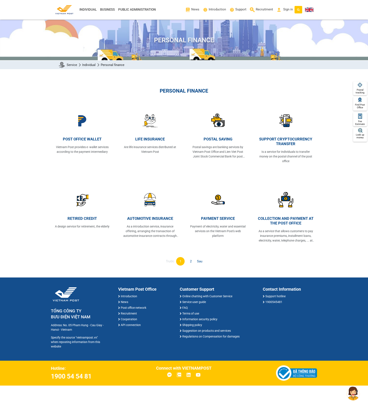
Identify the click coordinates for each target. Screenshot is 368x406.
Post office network (133, 307)
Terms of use (190, 313)
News (195, 9)
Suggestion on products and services (206, 330)
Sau (199, 261)
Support (240, 9)
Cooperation (129, 319)
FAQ (185, 307)
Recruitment (264, 9)
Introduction (217, 9)
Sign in (287, 9)
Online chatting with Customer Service (207, 296)
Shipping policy (192, 325)
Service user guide (194, 302)
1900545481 (273, 302)
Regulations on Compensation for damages (211, 336)
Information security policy (199, 319)
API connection (131, 325)
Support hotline (275, 296)
